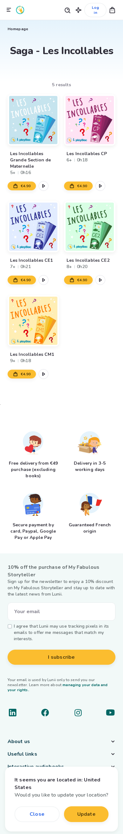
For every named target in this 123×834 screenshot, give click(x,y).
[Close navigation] (9, 10)
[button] (78, 10)
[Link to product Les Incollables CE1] (33, 226)
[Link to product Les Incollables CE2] (89, 226)
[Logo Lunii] (20, 10)
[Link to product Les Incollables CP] (89, 120)
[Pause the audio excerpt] (43, 186)
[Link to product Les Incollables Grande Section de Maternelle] (33, 120)
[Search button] (67, 10)
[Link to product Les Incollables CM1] (33, 320)
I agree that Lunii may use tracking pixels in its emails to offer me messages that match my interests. (61, 632)
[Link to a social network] (13, 713)
